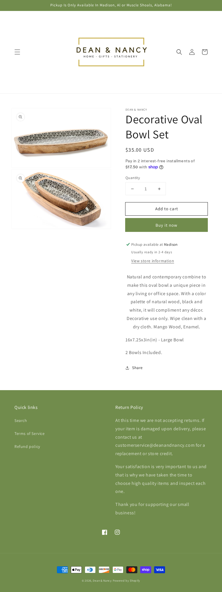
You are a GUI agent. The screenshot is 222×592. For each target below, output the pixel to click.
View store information (152, 260)
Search (20, 420)
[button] (17, 52)
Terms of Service (29, 433)
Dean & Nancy (102, 580)
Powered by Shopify (126, 580)
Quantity (132, 177)
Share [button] (137, 367)
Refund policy (27, 446)
